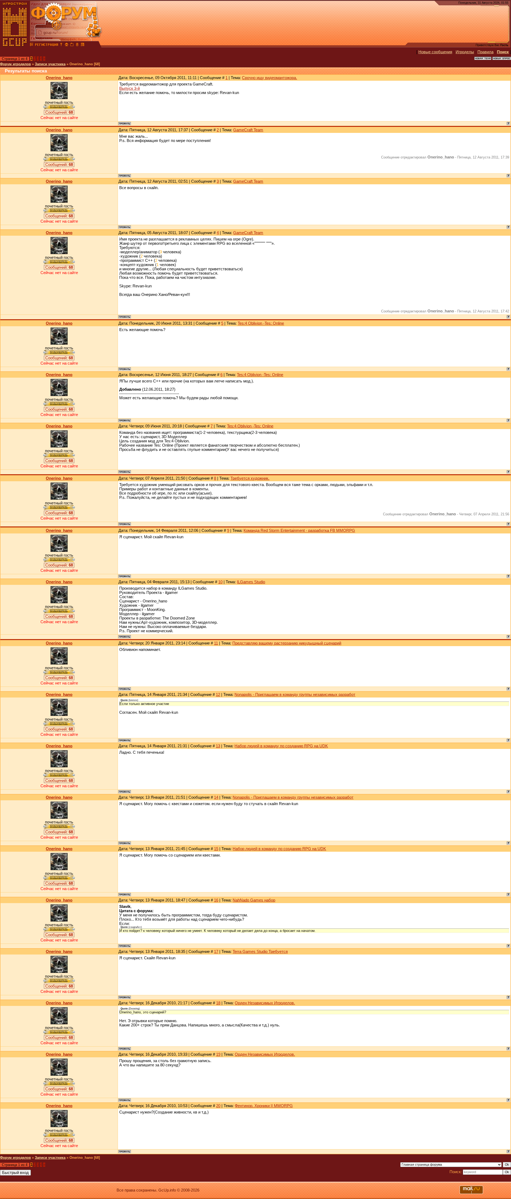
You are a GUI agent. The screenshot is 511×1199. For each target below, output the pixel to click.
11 (216, 643)
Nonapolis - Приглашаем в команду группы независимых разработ (294, 694)
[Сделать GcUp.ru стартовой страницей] (66, 45)
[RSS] (82, 45)
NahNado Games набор (254, 900)
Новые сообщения (435, 52)
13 (218, 746)
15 (216, 849)
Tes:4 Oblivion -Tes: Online (261, 323)
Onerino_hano (59, 78)
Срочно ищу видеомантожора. (269, 78)
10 (220, 582)
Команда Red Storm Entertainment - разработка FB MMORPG (299, 530)
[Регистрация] (46, 45)
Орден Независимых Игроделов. (265, 1003)
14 (216, 797)
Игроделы (465, 52)
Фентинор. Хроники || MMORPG (264, 1106)
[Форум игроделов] (31, 45)
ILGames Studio (251, 582)
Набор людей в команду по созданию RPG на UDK (281, 746)
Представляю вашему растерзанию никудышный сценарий (286, 643)
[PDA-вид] (77, 45)
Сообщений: (59, 112)
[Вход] (61, 45)
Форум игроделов (15, 64)
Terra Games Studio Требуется (260, 951)
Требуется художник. (249, 478)
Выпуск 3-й (129, 88)
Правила (485, 52)
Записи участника (50, 64)
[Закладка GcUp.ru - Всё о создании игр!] (72, 45)
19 (218, 1054)
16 (216, 900)
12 (218, 694)
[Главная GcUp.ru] (15, 45)
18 (218, 1003)
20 (218, 1106)
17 (216, 951)
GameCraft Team (248, 130)
